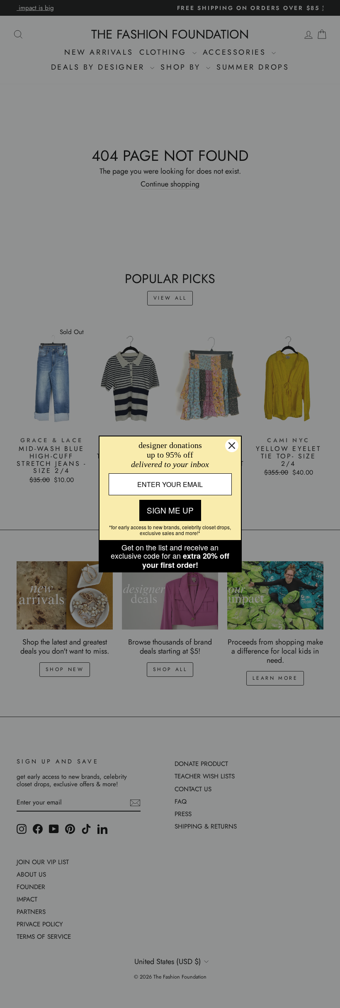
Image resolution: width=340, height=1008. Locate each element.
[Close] (232, 446)
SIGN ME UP (170, 510)
